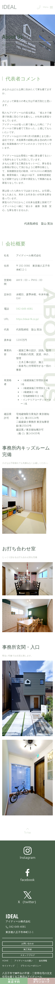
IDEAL (9, 7)
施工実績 (27, 949)
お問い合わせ (27, 943)
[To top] (28, 828)
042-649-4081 (24, 309)
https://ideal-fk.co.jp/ (27, 319)
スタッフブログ (27, 955)
